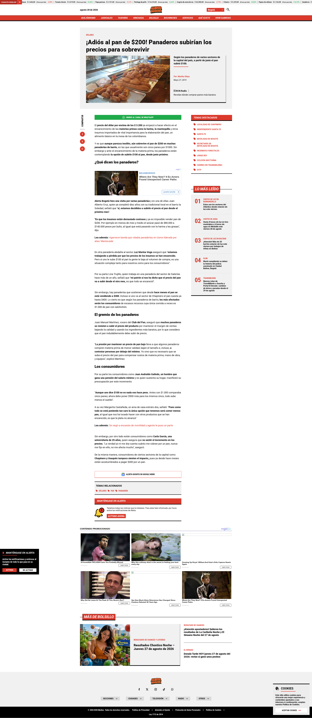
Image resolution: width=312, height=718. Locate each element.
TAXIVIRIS (123, 18)
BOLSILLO (154, 18)
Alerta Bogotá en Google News (140, 474)
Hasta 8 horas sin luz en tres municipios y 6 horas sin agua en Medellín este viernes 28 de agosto (215, 225)
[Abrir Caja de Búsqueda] (228, 10)
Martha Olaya (184, 76)
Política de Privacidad (140, 710)
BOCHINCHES (170, 18)
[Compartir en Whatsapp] (82, 148)
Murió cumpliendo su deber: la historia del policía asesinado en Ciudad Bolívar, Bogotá (215, 265)
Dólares (103, 491)
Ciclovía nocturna (206, 160)
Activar (9, 570)
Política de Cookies (291, 704)
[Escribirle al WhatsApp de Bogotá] (172, 689)
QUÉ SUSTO (204, 18)
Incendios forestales (208, 151)
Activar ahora (116, 516)
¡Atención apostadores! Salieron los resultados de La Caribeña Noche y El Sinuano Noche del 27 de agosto (204, 632)
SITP (199, 170)
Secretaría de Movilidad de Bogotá (207, 144)
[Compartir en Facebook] (82, 134)
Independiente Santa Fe (209, 129)
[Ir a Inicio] (156, 10)
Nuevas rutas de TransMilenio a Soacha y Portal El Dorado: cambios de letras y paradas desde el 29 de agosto (215, 286)
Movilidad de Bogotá (207, 139)
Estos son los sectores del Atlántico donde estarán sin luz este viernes (215, 207)
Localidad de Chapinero (209, 124)
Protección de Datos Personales (187, 710)
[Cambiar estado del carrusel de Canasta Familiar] (20, 2)
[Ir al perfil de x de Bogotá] (147, 689)
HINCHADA (138, 18)
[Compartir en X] (82, 141)
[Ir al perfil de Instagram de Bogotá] (155, 689)
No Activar (28, 570)
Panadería (123, 491)
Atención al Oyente (162, 710)
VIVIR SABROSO (223, 18)
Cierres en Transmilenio (209, 165)
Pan (112, 491)
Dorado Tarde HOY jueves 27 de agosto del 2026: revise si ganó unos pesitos (207, 655)
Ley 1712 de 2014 (156, 714)
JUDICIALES (106, 18)
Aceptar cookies (289, 710)
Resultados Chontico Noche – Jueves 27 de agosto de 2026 (154, 647)
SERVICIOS (187, 18)
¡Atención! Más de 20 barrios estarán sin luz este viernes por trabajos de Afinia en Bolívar (215, 245)
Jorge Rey (202, 155)
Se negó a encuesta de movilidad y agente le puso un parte (141, 425)
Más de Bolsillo (99, 617)
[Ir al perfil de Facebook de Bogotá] (139, 689)
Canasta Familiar (8, 2)
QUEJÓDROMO (88, 18)
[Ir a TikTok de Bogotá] (164, 689)
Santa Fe (201, 134)
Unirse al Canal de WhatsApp (139, 117)
